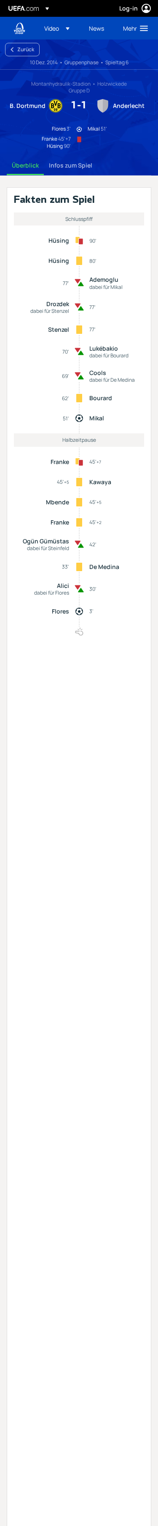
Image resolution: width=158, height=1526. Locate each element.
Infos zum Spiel (70, 165)
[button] (57, 28)
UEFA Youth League (19, 28)
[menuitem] (59, 28)
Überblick (25, 165)
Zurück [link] (25, 49)
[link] (96, 28)
